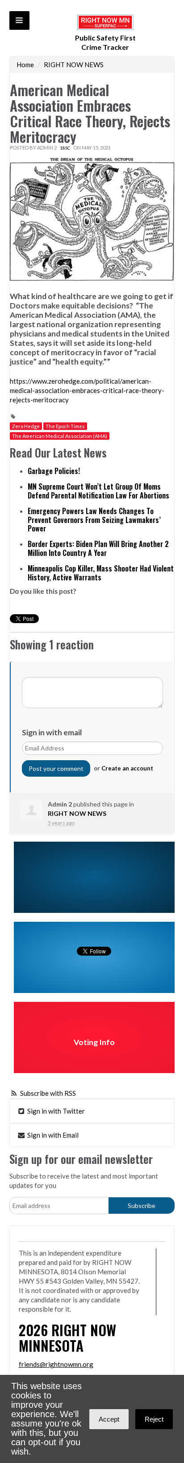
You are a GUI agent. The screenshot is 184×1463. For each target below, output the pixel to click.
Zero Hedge (26, 426)
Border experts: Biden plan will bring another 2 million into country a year (98, 548)
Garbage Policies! (54, 471)
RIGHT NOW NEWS (74, 65)
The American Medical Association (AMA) (59, 436)
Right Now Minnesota (67, 1337)
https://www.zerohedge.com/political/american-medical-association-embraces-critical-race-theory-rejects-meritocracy (87, 390)
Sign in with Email (52, 1135)
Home (25, 65)
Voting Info (94, 1042)
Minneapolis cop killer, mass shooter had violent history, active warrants (101, 573)
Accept (109, 1419)
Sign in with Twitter (55, 1111)
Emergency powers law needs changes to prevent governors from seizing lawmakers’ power (94, 520)
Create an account (127, 768)
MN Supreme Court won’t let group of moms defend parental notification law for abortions (98, 491)
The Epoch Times (65, 426)
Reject (154, 1419)
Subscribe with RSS (48, 1093)
